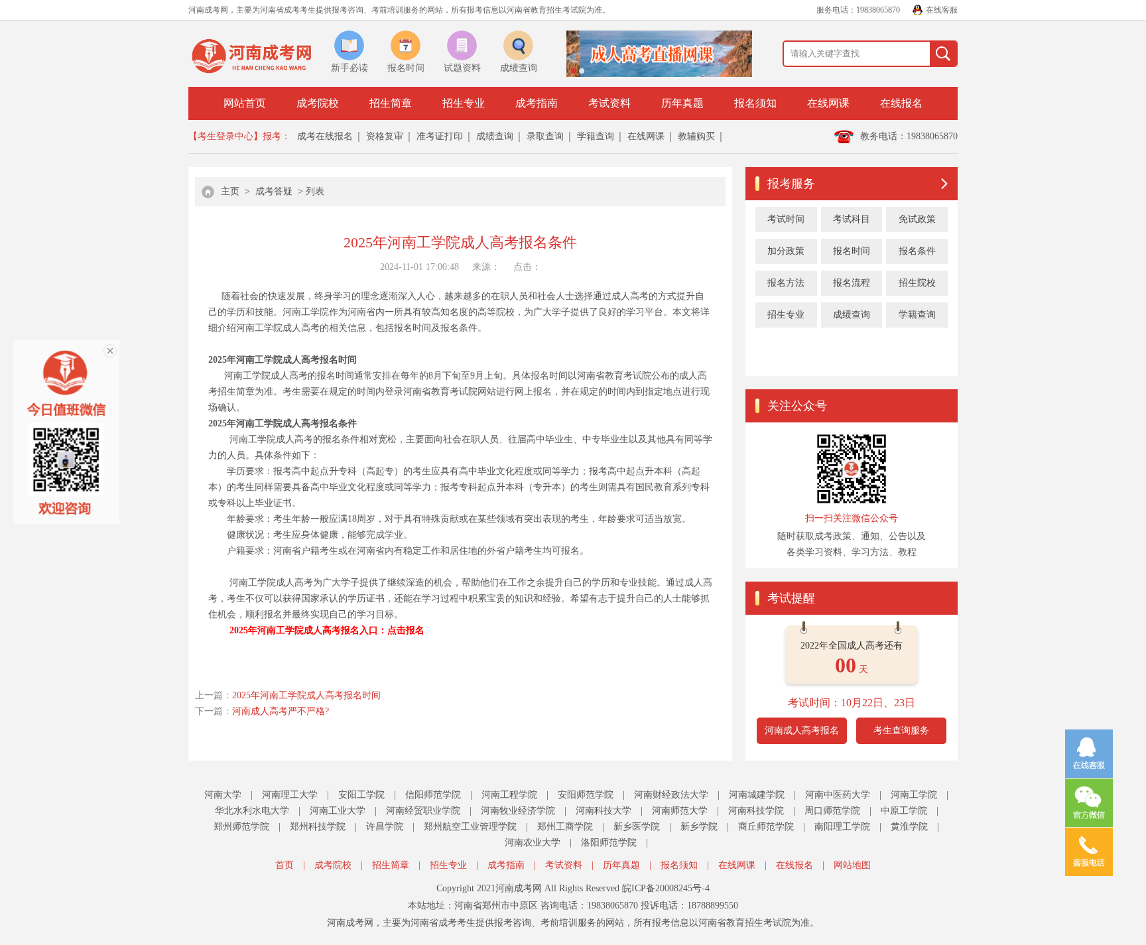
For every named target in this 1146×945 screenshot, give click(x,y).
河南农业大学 (532, 843)
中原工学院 (904, 811)
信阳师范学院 (433, 795)
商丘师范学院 (766, 827)
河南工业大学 (337, 811)
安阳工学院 (361, 795)
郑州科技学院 (318, 827)
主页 (230, 191)
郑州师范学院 (241, 827)
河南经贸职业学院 (423, 811)
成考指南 (536, 103)
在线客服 (942, 10)
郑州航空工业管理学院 (470, 827)
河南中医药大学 (837, 795)
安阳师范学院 (585, 795)
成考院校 (317, 103)
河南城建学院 (757, 795)
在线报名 (901, 103)
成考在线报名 (325, 136)
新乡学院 (699, 827)
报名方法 (785, 283)
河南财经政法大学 (671, 795)
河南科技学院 (756, 811)
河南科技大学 (603, 811)
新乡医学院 (636, 827)
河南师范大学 (680, 811)
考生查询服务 (901, 730)
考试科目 (851, 219)
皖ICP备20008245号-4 (666, 888)
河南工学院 (914, 795)
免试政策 (917, 219)
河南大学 (222, 795)
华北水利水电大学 (252, 811)
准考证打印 (439, 136)
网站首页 (244, 103)
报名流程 (851, 283)
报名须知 (755, 103)
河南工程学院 (509, 795)
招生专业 (463, 103)
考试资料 (609, 103)
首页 (284, 865)
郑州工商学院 (565, 827)
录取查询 (545, 136)
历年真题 (682, 103)
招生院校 (917, 283)
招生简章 (390, 103)
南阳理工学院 (842, 827)
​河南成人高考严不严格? (280, 711)
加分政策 (785, 251)
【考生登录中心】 (225, 136)
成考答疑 (273, 191)
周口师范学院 (832, 811)
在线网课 (828, 103)
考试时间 (785, 219)
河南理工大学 (290, 795)
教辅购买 (696, 136)
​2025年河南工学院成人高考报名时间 (306, 695)
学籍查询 (595, 136)
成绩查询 (494, 136)
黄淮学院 (909, 827)
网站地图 (852, 865)
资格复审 (384, 136)
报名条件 (917, 251)
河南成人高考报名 (802, 730)
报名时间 (851, 251)
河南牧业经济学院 (518, 811)
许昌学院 (384, 827)
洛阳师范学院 (609, 843)
